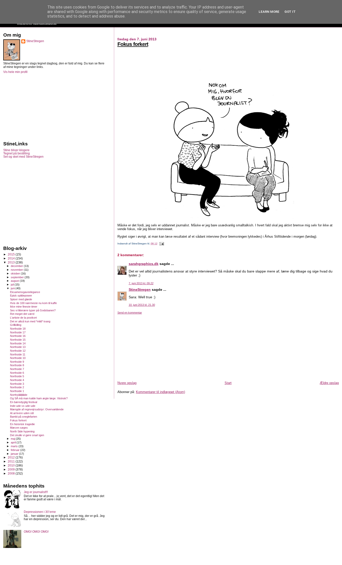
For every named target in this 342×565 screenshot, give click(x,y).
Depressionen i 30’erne (40, 511)
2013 (12, 262)
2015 (12, 254)
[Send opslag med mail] (161, 243)
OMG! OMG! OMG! (36, 531)
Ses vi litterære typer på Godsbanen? (33, 310)
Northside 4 (17, 380)
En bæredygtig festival (23, 402)
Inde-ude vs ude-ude (22, 405)
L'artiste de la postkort (23, 317)
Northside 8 (17, 365)
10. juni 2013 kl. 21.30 (142, 304)
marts (15, 446)
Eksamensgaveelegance (25, 292)
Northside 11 (17, 354)
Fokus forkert (132, 44)
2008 (12, 473)
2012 (12, 457)
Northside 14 (18, 343)
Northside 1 (17, 391)
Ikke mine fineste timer (23, 306)
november (17, 269)
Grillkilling (15, 324)
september (18, 277)
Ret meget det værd (22, 313)
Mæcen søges (19, 427)
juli (13, 284)
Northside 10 (18, 357)
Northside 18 (18, 328)
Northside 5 (17, 376)
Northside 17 (18, 332)
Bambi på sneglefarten (23, 416)
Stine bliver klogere (16, 150)
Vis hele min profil (15, 72)
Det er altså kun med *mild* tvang (30, 321)
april (14, 442)
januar (15, 453)
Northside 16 (18, 335)
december (17, 265)
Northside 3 (17, 383)
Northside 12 (18, 350)
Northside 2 (17, 387)
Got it (290, 12)
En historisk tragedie (22, 424)
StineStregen (140, 290)
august (15, 280)
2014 (12, 258)
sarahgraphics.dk (143, 264)
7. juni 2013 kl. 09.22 (141, 283)
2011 (12, 461)
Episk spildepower (21, 295)
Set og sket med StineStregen (23, 156)
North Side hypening (22, 431)
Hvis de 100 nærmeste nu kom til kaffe (33, 303)
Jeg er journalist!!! (36, 492)
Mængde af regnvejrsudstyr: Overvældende (37, 409)
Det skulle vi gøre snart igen (27, 435)
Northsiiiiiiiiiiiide (18, 394)
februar (15, 449)
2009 (12, 469)
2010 (12, 465)
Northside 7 (17, 368)
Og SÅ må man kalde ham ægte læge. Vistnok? (39, 398)
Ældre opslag (329, 383)
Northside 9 (17, 361)
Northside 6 (17, 372)
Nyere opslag (126, 383)
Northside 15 (18, 339)
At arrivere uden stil (22, 413)
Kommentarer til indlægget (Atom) (160, 392)
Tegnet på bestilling (16, 153)
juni (13, 288)
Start (228, 383)
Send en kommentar (129, 312)
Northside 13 (18, 346)
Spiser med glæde (21, 299)
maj (13, 438)
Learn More (269, 12)
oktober (16, 273)
